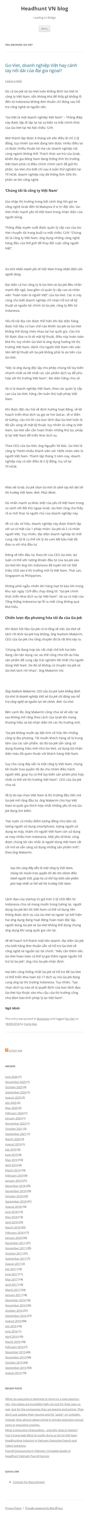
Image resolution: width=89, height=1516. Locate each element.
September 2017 (15, 1259)
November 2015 (15, 1357)
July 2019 (10, 1149)
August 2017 (13, 1264)
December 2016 (15, 1300)
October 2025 (13, 1087)
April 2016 (11, 1336)
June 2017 (11, 1274)
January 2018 (13, 1238)
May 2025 (11, 1108)
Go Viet (70, 1019)
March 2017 (12, 1290)
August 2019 (13, 1144)
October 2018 (13, 1196)
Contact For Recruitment (29, 1482)
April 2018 (11, 1222)
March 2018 (12, 1227)
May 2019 (11, 1160)
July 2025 (10, 1103)
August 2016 (13, 1321)
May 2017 (11, 1279)
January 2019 (13, 1181)
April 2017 (11, 1284)
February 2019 (14, 1175)
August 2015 (13, 1373)
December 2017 (15, 1243)
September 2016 (15, 1316)
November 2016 (15, 1305)
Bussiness (43, 1019)
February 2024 (14, 1113)
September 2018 (15, 1201)
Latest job (15, 1050)
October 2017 (13, 1253)
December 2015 (15, 1352)
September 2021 (15, 1134)
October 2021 (13, 1129)
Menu (44, 28)
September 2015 (15, 1368)
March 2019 (12, 1170)
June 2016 (11, 1331)
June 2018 (11, 1212)
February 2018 (14, 1233)
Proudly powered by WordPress (44, 1508)
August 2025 (13, 1097)
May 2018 (11, 1217)
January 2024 (13, 1118)
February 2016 (14, 1347)
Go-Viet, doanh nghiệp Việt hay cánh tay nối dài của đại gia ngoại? (41, 67)
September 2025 (15, 1092)
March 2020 (12, 1139)
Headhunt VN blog (44, 8)
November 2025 (15, 1082)
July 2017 (10, 1269)
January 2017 (13, 1295)
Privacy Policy (13, 1508)
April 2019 (11, 1165)
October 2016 (13, 1310)
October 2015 (13, 1362)
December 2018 (15, 1186)
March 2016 (12, 1342)
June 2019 (11, 1155)
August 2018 (13, 1207)
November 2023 (15, 1123)
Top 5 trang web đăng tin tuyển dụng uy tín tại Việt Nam (41, 1435)
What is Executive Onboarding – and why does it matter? (41, 1430)
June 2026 (11, 1077)
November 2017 (15, 1248)
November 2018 (15, 1191)
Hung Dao (30, 1024)
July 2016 (10, 1326)
